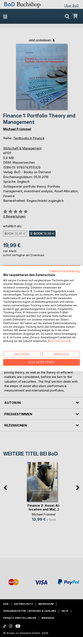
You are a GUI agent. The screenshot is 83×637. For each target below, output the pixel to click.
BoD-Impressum (59, 341)
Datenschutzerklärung (65, 271)
